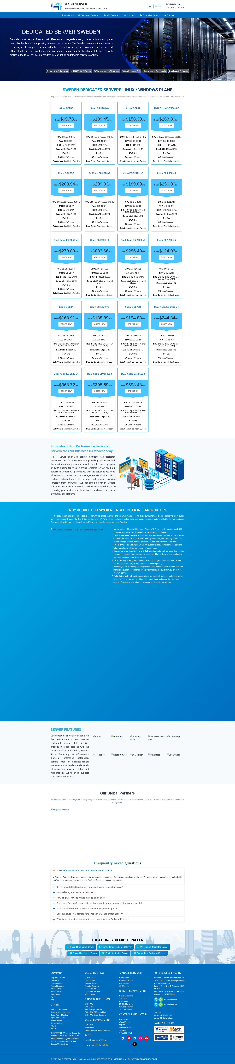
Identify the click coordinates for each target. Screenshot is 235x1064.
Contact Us (55, 981)
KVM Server (123, 1001)
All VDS (53, 1029)
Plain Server (124, 1019)
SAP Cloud (89, 1007)
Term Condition (57, 983)
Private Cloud (90, 981)
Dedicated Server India (59, 1010)
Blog (52, 1000)
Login (150, 6)
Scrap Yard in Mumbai (59, 1015)
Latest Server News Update (95, 1040)
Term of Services (57, 986)
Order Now (66, 125)
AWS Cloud (89, 1027)
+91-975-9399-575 (175, 7)
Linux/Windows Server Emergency (98, 1030)
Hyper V (122, 1025)
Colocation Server (126, 981)
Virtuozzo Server (125, 1010)
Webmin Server (125, 1027)
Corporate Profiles (58, 978)
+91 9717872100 (170, 1005)
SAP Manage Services (93, 1010)
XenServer (123, 999)
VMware (122, 1030)
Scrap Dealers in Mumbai (60, 1012)
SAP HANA (89, 1004)
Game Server (124, 983)
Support (158, 6)
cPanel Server (124, 1022)
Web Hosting (90, 994)
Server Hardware (57, 1023)
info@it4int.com (173, 4)
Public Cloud (89, 978)
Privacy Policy (56, 991)
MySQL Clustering (126, 1004)
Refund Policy (56, 989)
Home (205, 79)
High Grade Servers (58, 1018)
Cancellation (55, 994)
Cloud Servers (90, 989)
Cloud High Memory (92, 991)
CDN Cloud (89, 1025)
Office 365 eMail (125, 1033)
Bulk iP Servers (56, 1020)
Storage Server (91, 983)
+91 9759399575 (170, 999)
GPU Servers (124, 986)
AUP (52, 997)
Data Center (124, 978)
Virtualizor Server (126, 1007)
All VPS (53, 1026)
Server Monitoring (126, 996)
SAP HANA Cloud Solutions (95, 1015)
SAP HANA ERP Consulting (95, 1012)
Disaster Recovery (92, 986)
